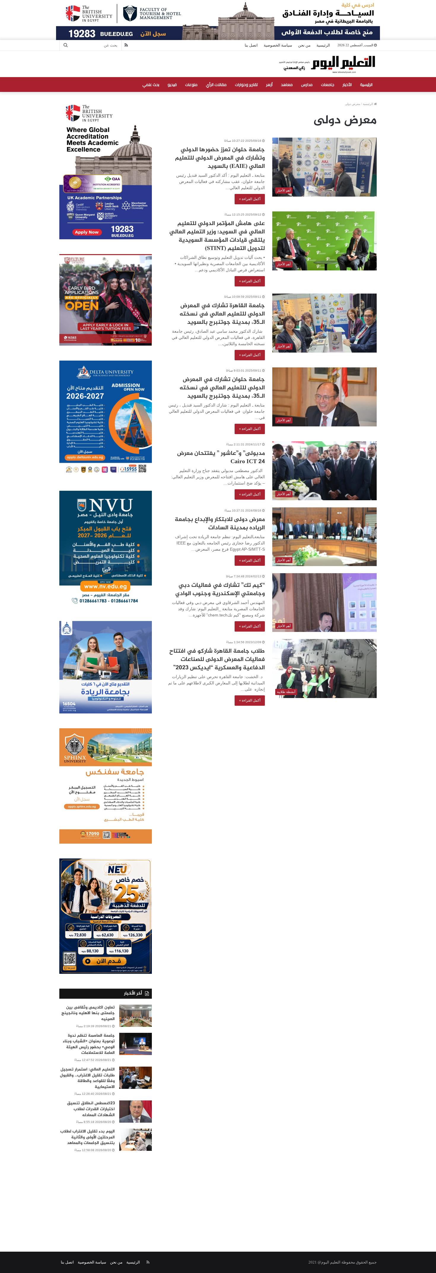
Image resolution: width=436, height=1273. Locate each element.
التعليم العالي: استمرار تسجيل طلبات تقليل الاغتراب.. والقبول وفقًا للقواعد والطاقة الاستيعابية (87, 1078)
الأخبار (347, 84)
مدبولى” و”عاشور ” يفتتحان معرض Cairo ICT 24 (221, 458)
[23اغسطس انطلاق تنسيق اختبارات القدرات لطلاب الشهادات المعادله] (135, 1111)
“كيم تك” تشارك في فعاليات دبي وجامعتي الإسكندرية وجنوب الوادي (220, 590)
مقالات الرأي (216, 84)
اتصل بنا (251, 45)
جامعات (327, 84)
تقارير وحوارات (246, 84)
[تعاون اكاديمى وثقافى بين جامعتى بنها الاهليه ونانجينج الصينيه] (135, 1016)
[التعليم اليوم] (327, 64)
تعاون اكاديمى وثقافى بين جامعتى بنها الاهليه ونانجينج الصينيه (88, 1013)
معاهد (287, 84)
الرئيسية (323, 45)
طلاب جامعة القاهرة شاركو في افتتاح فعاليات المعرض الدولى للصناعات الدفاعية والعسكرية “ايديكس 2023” (217, 659)
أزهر (269, 84)
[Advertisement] (218, 1195)
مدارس (307, 84)
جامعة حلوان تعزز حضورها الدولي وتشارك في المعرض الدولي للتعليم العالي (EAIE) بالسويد (220, 158)
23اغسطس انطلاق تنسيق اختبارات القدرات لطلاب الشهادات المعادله (91, 1109)
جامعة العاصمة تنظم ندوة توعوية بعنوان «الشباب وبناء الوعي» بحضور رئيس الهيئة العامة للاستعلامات (89, 1044)
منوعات (191, 84)
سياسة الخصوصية (278, 45)
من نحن (304, 45)
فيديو (172, 84)
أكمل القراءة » (249, 199)
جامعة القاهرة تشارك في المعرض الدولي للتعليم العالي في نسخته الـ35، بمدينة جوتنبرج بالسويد (222, 314)
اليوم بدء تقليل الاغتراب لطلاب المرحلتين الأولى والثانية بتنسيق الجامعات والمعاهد (87, 1137)
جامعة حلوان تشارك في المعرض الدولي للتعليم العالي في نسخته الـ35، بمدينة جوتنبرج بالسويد (222, 388)
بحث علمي (150, 84)
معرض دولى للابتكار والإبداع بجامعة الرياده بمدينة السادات (220, 524)
